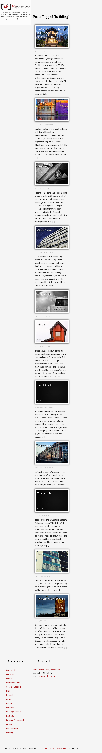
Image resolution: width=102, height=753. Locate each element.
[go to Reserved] (52, 183)
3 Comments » (48, 316)
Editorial (10, 674)
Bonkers (42, 102)
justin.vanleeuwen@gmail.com (54, 748)
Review (9, 724)
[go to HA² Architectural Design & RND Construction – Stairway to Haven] (52, 46)
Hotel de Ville (45, 385)
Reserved (42, 166)
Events (9, 678)
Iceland (40, 509)
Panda (40, 554)
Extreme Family (13, 682)
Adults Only (44, 294)
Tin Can (41, 324)
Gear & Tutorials (13, 686)
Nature (9, 703)
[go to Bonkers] (52, 119)
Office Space (44, 230)
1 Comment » (48, 346)
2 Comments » (48, 407)
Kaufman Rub (45, 445)
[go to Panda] (52, 571)
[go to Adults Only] (52, 311)
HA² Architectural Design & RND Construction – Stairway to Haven (51, 33)
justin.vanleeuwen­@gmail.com (46, 669)
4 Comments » (48, 252)
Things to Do (44, 493)
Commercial (11, 670)
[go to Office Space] (52, 247)
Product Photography (15, 720)
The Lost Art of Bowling (51, 598)
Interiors (41, 44)
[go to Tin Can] (52, 341)
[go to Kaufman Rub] (52, 462)
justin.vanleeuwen (47, 676)
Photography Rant (14, 711)
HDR (39, 118)
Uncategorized (44, 182)
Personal (10, 707)
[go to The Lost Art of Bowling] (52, 615)
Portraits (10, 715)
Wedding (9, 732)
